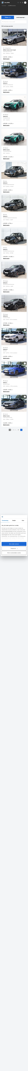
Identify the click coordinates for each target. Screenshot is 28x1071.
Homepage (4, 5)
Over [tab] (23, 520)
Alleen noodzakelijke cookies (14, 552)
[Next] (17, 44)
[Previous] (10, 44)
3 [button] (13, 430)
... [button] (16, 430)
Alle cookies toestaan (14, 544)
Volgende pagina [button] (21, 430)
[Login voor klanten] (22, 2)
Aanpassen (13, 548)
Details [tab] (14, 520)
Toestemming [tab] (5, 520)
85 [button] (18, 430)
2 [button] (11, 430)
